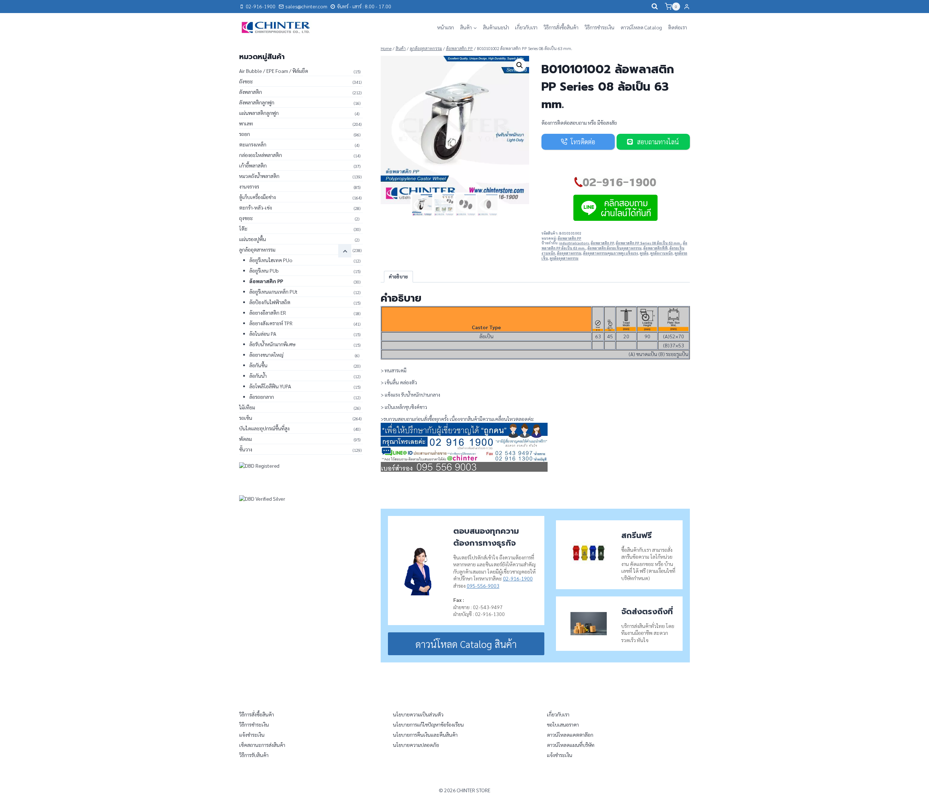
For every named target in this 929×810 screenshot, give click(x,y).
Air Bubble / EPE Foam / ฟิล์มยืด (273, 70)
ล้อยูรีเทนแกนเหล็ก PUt (273, 291)
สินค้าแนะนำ (496, 27)
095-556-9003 (483, 585)
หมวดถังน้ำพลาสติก (259, 176)
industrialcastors (574, 243)
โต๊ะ (243, 228)
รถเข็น (245, 417)
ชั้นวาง (245, 449)
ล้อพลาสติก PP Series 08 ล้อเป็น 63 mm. (648, 243)
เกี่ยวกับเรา (526, 27)
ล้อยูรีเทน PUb (264, 270)
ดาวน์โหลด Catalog (641, 27)
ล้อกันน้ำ (258, 375)
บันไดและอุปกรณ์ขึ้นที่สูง (264, 428)
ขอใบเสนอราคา (563, 724)
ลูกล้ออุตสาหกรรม (564, 258)
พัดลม (245, 438)
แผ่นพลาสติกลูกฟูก (259, 112)
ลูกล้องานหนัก (661, 253)
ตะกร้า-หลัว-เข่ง (255, 207)
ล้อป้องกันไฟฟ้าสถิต (269, 302)
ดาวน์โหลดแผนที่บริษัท (570, 744)
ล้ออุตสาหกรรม (569, 253)
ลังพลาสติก (250, 91)
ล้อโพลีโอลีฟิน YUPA (270, 386)
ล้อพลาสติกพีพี (655, 248)
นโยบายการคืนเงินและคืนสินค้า (425, 734)
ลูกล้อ (644, 253)
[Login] (687, 6)
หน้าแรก (445, 27)
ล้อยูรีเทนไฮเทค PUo (270, 260)
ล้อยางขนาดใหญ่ (266, 354)
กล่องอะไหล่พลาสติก (260, 155)
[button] (519, 65)
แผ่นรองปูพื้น (252, 239)
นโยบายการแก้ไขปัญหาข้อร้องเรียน (428, 724)
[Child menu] (344, 250)
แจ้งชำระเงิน (252, 734)
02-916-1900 (518, 578)
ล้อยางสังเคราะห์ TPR (270, 323)
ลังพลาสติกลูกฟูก (256, 102)
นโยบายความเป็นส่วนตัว (418, 714)
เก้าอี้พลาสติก (253, 165)
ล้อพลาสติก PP (569, 238)
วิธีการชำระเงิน (599, 27)
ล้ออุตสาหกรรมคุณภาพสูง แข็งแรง (610, 253)
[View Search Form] (654, 6)
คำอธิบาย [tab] (398, 277)
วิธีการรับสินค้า (254, 755)
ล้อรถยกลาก (261, 396)
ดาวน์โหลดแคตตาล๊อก (570, 734)
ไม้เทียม (247, 407)
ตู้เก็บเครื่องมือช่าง (257, 197)
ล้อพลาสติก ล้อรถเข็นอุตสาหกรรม (615, 248)
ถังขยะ (246, 81)
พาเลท (246, 123)
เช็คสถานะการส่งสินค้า (262, 744)
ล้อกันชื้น (258, 365)
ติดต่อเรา (677, 27)
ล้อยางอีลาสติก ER (267, 312)
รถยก (244, 134)
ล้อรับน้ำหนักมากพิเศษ (272, 344)
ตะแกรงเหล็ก (252, 144)
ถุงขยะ (246, 218)
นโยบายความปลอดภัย (416, 744)
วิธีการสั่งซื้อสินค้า (561, 27)
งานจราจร (249, 186)
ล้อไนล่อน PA (262, 333)
